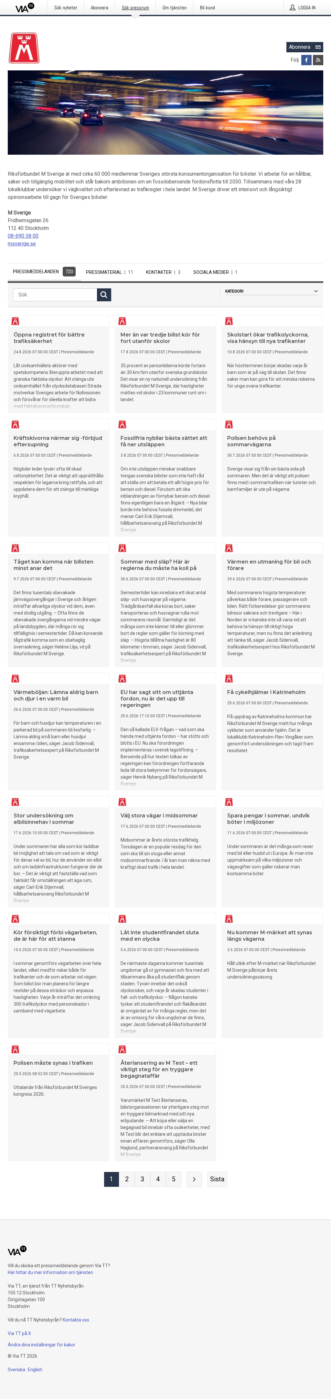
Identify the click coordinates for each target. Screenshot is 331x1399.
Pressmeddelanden (43, 271)
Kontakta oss (76, 1319)
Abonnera (299, 47)
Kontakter (163, 272)
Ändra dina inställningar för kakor (41, 1344)
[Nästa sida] (194, 1179)
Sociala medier (215, 272)
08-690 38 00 (23, 236)
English (35, 1369)
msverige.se (22, 244)
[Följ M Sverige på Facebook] (306, 60)
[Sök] (104, 294)
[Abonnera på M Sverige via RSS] (318, 60)
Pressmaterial (109, 272)
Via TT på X (19, 1333)
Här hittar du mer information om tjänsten (50, 1272)
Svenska (16, 1369)
